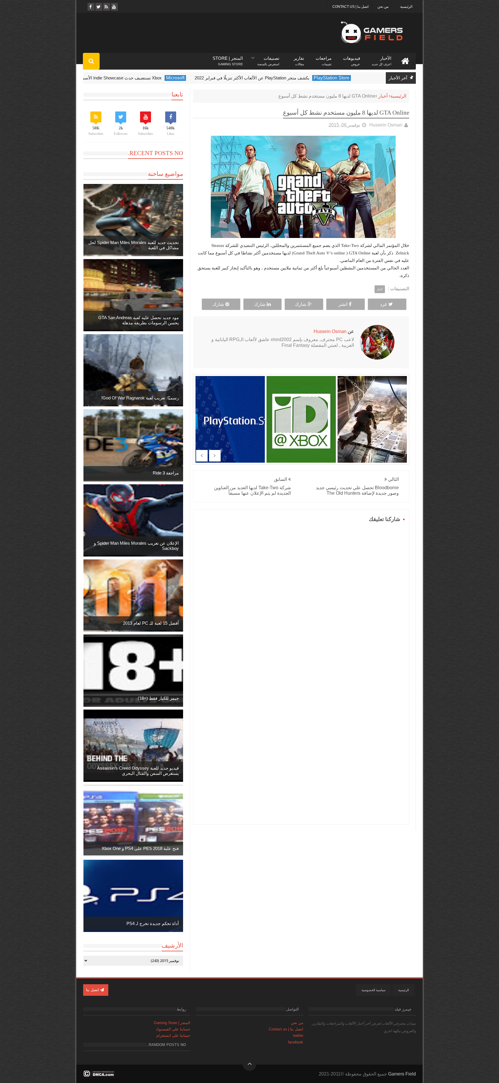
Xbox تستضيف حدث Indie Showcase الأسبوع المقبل (131, 77)
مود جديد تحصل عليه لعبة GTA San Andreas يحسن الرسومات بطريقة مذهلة (138, 320)
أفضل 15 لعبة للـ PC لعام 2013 (151, 623)
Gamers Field (402, 1073)
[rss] (106, 7)
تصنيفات (268, 58)
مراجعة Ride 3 (166, 472)
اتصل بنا (93, 990)
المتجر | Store (228, 58)
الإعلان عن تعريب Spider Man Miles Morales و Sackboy (136, 546)
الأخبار (381, 58)
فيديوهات (351, 58)
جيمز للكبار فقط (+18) (158, 698)
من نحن (382, 7)
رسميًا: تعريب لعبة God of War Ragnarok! (140, 397)
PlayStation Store (350, 77)
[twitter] (98, 7)
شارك (300, 304)
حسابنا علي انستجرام (173, 1035)
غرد (383, 304)
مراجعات (324, 58)
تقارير (299, 58)
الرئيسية (406, 7)
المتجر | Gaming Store (172, 1023)
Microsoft (194, 77)
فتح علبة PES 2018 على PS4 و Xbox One (140, 848)
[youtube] (114, 7)
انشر (342, 304)
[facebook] (90, 7)
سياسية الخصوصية (374, 990)
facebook (295, 1042)
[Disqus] (301, 596)
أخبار (383, 96)
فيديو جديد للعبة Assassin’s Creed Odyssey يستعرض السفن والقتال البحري (138, 771)
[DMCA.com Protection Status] (99, 1075)
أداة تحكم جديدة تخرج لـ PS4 (152, 923)
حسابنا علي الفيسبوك (173, 1029)
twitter (298, 1035)
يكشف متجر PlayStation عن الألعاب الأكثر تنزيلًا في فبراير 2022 (270, 77)
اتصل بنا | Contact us (350, 7)
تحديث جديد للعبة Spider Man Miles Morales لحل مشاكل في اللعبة (133, 245)
